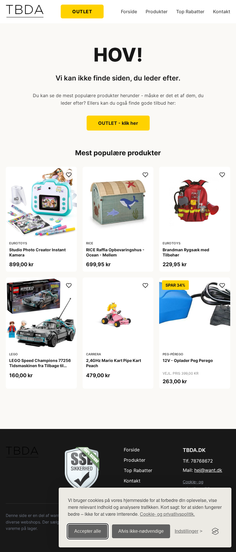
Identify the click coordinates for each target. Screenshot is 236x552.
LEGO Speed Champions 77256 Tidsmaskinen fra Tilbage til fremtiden (40, 365)
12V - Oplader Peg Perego (188, 360)
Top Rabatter (190, 11)
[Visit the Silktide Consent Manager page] (215, 531)
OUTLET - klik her (118, 123)
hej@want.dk (208, 470)
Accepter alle (87, 531)
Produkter (157, 11)
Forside (129, 11)
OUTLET (82, 11)
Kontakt (221, 11)
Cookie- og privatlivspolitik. (167, 514)
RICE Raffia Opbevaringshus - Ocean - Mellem (115, 252)
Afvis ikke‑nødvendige (141, 531)
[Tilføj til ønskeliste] (69, 175)
